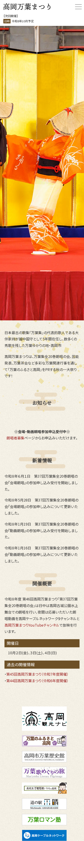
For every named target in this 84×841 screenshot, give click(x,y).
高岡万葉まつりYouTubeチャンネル (31, 625)
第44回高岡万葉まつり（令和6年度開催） (37, 680)
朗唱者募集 (15, 438)
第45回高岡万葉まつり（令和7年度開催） (37, 674)
